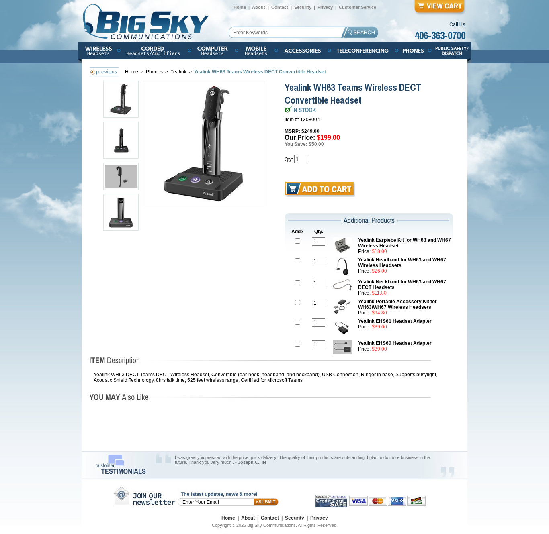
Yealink (179, 72)
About (258, 7)
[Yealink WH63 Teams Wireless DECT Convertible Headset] (204, 143)
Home (240, 7)
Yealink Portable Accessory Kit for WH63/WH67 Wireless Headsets (397, 304)
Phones (155, 72)
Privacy (325, 7)
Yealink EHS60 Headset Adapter (395, 343)
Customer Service (357, 7)
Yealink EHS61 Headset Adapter (395, 321)
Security (302, 7)
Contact (279, 7)
